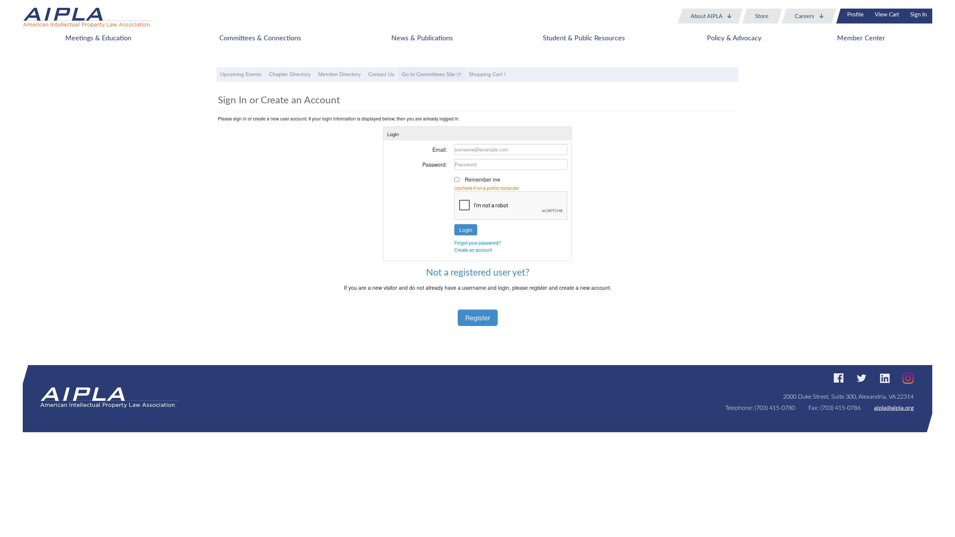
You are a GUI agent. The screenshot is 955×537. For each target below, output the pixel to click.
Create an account (473, 249)
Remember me (482, 179)
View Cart (887, 15)
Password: (434, 164)
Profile (855, 15)
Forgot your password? (477, 242)
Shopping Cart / (487, 74)
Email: (439, 149)
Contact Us (381, 74)
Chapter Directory (290, 74)
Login (465, 229)
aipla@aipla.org (894, 408)
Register (477, 317)
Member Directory (339, 74)
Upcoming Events (241, 74)
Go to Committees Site (428, 74)
